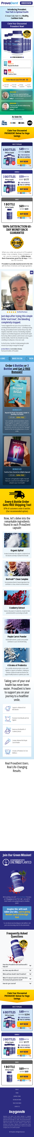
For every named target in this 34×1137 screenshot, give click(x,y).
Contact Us (17, 1106)
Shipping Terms (17, 1096)
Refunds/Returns (17, 1100)
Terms (17, 1093)
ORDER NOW (26, 3)
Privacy (17, 1089)
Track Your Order (17, 1103)
